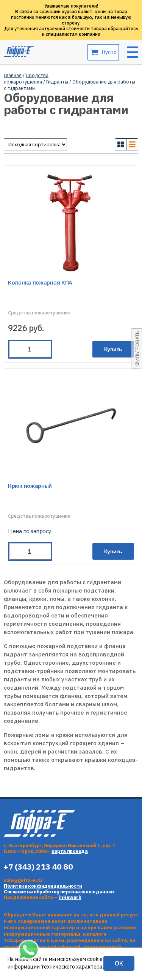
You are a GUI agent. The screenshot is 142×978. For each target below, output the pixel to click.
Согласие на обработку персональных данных (59, 891)
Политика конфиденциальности (43, 886)
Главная (13, 75)
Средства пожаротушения (26, 78)
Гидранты (57, 82)
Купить (113, 349)
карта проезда (69, 851)
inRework (70, 897)
